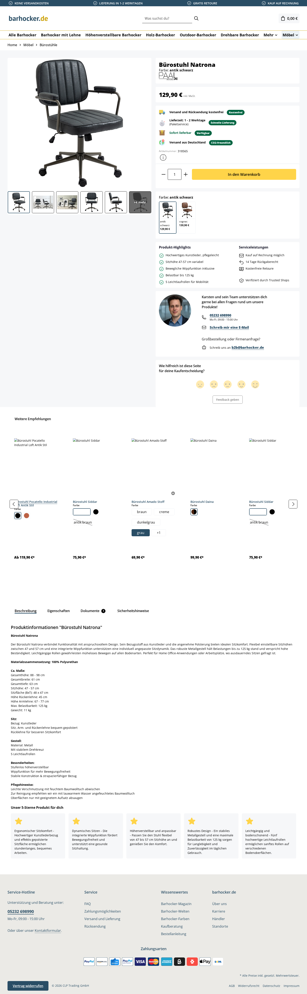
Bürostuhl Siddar (85, 502)
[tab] (25, 610)
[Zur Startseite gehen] (28, 18)
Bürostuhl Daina (202, 502)
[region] (153, 504)
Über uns (219, 903)
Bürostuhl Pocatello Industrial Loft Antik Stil (35, 503)
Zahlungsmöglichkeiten (102, 911)
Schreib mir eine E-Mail (229, 327)
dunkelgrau (146, 522)
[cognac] (26, 515)
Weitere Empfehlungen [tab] (33, 419)
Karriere (218, 911)
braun (142, 512)
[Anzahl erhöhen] (185, 174)
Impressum (291, 986)
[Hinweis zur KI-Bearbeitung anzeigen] (173, 493)
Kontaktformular (48, 930)
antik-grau (82, 512)
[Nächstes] (293, 504)
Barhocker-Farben (175, 919)
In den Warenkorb (244, 174)
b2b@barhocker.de (248, 347)
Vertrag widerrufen (28, 986)
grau (140, 532)
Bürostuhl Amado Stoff (148, 502)
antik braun (83, 522)
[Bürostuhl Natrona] (79, 123)
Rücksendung (95, 926)
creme (164, 512)
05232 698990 (220, 315)
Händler (218, 919)
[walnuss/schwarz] (194, 511)
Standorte (220, 926)
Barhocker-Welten (175, 911)
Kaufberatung (172, 926)
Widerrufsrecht (248, 986)
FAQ (87, 903)
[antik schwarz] (17, 515)
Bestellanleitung (173, 934)
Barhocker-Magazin (176, 903)
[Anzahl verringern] (163, 174)
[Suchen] (196, 18)
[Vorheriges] (14, 504)
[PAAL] (168, 76)
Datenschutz (271, 986)
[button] (163, 157)
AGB (232, 986)
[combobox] (167, 18)
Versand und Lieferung (102, 919)
